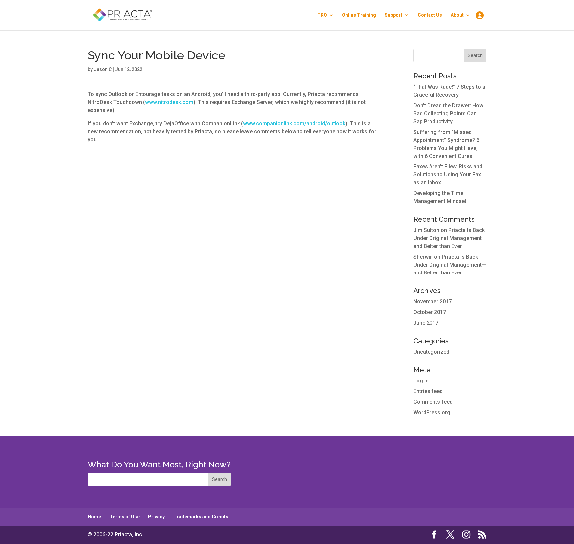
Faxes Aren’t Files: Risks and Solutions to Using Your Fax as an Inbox (447, 174)
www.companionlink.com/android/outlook (294, 123)
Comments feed (433, 402)
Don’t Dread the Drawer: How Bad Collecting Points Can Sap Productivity (448, 113)
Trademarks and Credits (200, 516)
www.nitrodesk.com (169, 102)
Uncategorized (431, 352)
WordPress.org (431, 412)
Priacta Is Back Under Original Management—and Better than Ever (449, 238)
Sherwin (423, 257)
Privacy (156, 516)
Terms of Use (125, 516)
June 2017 (425, 323)
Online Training (359, 15)
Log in (421, 381)
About (457, 15)
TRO (322, 15)
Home (94, 516)
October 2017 (429, 312)
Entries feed (428, 391)
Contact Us (430, 15)
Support (393, 15)
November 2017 (432, 301)
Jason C (103, 69)
